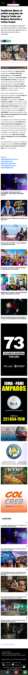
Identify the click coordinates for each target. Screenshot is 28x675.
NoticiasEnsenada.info (8, 163)
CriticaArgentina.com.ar (8, 165)
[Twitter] (12, 672)
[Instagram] (16, 672)
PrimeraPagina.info (7, 168)
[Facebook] (7, 672)
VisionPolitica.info (7, 161)
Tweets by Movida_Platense (8, 644)
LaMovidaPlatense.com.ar (9, 159)
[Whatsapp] (25, 672)
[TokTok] (20, 672)
